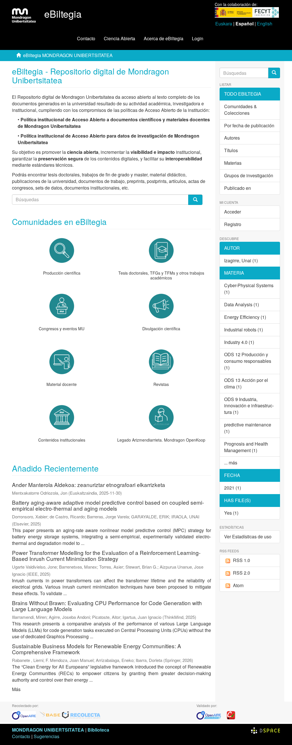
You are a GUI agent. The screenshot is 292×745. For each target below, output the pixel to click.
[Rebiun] (231, 714)
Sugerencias (46, 736)
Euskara (223, 23)
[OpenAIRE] (25, 714)
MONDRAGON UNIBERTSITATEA (48, 729)
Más (16, 689)
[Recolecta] (81, 714)
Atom (238, 585)
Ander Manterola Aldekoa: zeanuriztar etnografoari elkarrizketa (88, 484)
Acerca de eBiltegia (163, 38)
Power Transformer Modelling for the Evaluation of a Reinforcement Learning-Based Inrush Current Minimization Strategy (106, 555)
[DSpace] (265, 729)
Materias (233, 163)
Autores (232, 137)
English (264, 23)
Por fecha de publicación (249, 125)
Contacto (86, 38)
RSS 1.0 (241, 560)
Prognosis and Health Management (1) (246, 447)
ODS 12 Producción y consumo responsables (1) (247, 361)
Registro (232, 224)
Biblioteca (98, 729)
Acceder (232, 211)
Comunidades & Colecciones (240, 109)
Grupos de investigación (248, 175)
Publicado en (237, 188)
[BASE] (50, 714)
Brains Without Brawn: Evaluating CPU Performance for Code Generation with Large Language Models (107, 606)
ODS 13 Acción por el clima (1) (246, 383)
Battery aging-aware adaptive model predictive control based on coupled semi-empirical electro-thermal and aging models (108, 505)
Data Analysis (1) (241, 304)
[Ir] (274, 73)
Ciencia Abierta (119, 38)
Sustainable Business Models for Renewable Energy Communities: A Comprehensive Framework (96, 649)
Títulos (231, 150)
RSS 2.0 (241, 572)
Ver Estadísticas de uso (247, 536)
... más (230, 462)
